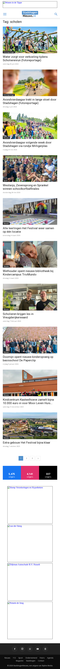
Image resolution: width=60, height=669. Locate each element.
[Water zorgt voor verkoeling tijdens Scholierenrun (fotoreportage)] (30, 40)
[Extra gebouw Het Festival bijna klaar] (30, 425)
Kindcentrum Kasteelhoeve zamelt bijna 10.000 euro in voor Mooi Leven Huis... (28, 401)
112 (14, 658)
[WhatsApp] (30, 649)
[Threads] (45, 649)
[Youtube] (37, 649)
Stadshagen (30, 661)
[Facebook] (14, 649)
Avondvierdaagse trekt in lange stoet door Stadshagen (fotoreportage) (29, 101)
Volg (30, 467)
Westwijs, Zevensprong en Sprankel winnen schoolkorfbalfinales (25, 187)
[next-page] (38, 458)
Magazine (19, 661)
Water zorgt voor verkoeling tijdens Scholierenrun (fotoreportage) (25, 58)
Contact (41, 661)
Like (12, 467)
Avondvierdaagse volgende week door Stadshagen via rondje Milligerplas (27, 144)
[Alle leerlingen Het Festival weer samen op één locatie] (30, 211)
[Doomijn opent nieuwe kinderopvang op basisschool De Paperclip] (30, 340)
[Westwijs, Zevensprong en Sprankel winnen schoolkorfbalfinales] (30, 168)
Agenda (50, 658)
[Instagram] (22, 649)
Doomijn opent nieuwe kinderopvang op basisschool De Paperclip (28, 358)
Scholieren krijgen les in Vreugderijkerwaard (18, 315)
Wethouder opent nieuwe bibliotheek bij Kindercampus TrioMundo (28, 272)
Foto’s (42, 658)
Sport (6, 181)
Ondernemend (31, 658)
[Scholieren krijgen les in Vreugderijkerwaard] (30, 297)
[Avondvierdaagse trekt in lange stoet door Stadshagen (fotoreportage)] (30, 83)
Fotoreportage (9, 52)
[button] (4, 14)
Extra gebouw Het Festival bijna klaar (26, 442)
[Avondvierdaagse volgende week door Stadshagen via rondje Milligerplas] (30, 125)
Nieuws (6, 138)
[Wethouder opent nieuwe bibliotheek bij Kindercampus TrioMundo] (30, 254)
